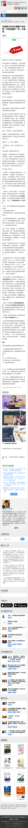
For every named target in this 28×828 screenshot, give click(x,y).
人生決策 (10, 692)
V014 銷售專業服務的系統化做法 (10, 427)
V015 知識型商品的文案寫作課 (9, 443)
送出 (22, 539)
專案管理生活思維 (17, 554)
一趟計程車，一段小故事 (13, 716)
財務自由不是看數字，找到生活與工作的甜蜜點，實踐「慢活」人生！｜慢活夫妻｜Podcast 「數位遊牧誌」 (14, 478)
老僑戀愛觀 (15, 726)
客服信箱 (7, 581)
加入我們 (16, 819)
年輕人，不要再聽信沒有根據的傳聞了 (17, 615)
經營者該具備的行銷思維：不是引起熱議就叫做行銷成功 (17, 673)
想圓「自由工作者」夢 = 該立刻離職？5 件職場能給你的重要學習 (17, 666)
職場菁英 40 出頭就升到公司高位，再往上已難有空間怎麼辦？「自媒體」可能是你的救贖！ (14, 489)
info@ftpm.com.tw (18, 823)
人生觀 (9, 661)
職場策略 (14, 668)
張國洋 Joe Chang (15, 38)
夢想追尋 (10, 636)
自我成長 (10, 646)
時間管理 (13, 661)
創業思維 (4, 35)
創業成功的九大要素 (12, 621)
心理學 (18, 712)
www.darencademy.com (7, 510)
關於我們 (16, 817)
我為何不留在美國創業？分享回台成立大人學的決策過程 (17, 689)
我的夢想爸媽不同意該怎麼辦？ (15, 634)
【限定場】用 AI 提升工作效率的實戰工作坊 (12, 410)
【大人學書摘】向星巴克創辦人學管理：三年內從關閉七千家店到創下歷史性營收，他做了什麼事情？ (17, 681)
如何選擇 (10, 617)
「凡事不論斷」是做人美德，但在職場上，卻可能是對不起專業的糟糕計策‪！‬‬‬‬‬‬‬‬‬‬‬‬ (17, 731)
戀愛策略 (10, 726)
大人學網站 (5, 557)
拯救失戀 (10, 712)
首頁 (2, 20)
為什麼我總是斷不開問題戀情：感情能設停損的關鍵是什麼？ (17, 709)
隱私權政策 (22, 817)
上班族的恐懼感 (11, 702)
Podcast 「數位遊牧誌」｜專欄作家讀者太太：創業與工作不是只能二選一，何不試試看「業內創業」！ (14, 484)
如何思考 (10, 718)
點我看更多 (13, 494)
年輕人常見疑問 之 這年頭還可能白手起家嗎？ (16, 641)
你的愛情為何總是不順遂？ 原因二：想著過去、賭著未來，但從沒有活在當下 (17, 723)
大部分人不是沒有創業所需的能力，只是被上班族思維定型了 (17, 628)
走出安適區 (19, 644)
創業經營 (10, 20)
